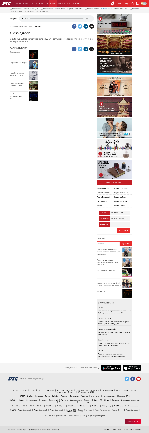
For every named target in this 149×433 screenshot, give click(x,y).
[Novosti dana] (114, 24)
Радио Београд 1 (15, 9)
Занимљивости (32, 400)
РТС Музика (118, 406)
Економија (80, 390)
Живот (21, 400)
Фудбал (30, 396)
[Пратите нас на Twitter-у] (127, 379)
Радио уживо (41, 11)
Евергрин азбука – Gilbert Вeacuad (17, 84)
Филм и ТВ (98, 400)
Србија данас (49, 390)
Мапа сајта (133, 421)
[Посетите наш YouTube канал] (138, 379)
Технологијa (53, 400)
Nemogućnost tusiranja (107, 329)
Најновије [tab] (101, 238)
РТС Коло (95, 406)
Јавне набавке (74, 416)
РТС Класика (84, 406)
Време (118, 390)
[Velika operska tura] (114, 45)
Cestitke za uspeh (104, 340)
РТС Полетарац (131, 406)
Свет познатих (76, 400)
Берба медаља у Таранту (106, 270)
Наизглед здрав (85, 402)
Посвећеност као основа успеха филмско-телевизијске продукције (109, 252)
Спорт (26, 3)
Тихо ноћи (101, 291)
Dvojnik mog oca (104, 318)
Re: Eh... (101, 351)
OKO (32, 3)
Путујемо (64, 400)
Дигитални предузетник (130, 400)
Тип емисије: (104, 218)
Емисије (61, 3)
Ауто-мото (95, 396)
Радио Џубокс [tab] (18, 48)
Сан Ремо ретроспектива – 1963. (16, 96)
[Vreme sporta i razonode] (114, 148)
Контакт (18, 11)
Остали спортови (108, 396)
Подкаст (71, 392)
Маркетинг (61, 416)
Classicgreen (15, 52)
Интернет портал (98, 416)
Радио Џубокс (106, 9)
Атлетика (84, 396)
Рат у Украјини (107, 390)
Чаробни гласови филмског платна (17, 74)
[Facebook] (74, 26)
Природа (115, 400)
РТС (68, 3)
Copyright (23, 429)
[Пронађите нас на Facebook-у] (132, 379)
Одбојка (55, 396)
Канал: (104, 213)
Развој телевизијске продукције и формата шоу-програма (108, 262)
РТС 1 (17, 406)
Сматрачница (60, 392)
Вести (18, 3)
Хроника (60, 390)
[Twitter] (80, 26)
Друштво (69, 390)
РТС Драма (61, 406)
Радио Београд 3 (46, 9)
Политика (23, 390)
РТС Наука (50, 406)
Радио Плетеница (74, 9)
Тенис (47, 396)
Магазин (40, 3)
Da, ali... (101, 307)
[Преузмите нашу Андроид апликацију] (111, 368)
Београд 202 (60, 9)
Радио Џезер (134, 9)
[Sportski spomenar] (114, 169)
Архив (11, 11)
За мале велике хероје (67, 402)
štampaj (38, 26)
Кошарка (39, 396)
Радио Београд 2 (31, 9)
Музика (44, 400)
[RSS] (137, 3)
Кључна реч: (104, 224)
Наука (106, 400)
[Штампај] (91, 26)
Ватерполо (74, 396)
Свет (40, 390)
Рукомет (64, 396)
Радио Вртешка (120, 9)
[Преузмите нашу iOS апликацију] (132, 368)
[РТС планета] (112, 3)
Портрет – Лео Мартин (19, 62)
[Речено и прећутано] (114, 128)
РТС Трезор (106, 406)
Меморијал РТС (123, 396)
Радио (52, 3)
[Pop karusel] (114, 107)
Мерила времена (92, 390)
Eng (126, 3)
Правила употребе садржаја (39, 429)
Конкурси (85, 416)
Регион (32, 390)
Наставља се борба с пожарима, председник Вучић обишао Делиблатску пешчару (109, 283)
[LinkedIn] (85, 26)
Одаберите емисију (117, 218)
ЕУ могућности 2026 (86, 392)
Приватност (13, 429)
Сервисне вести (129, 390)
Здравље (87, 400)
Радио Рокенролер (91, 9)
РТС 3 (31, 406)
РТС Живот (72, 406)
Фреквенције (29, 11)
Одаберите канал (117, 213)
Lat (119, 3)
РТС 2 (24, 406)
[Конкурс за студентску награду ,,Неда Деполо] (114, 65)
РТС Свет (39, 406)
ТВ (47, 3)
